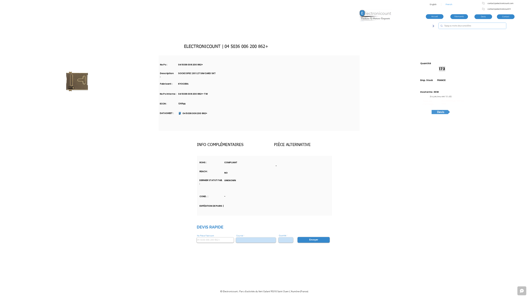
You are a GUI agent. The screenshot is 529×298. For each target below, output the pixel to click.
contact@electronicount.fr (499, 9)
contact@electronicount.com (500, 3)
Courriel (239, 236)
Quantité (282, 235)
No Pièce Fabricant (205, 236)
